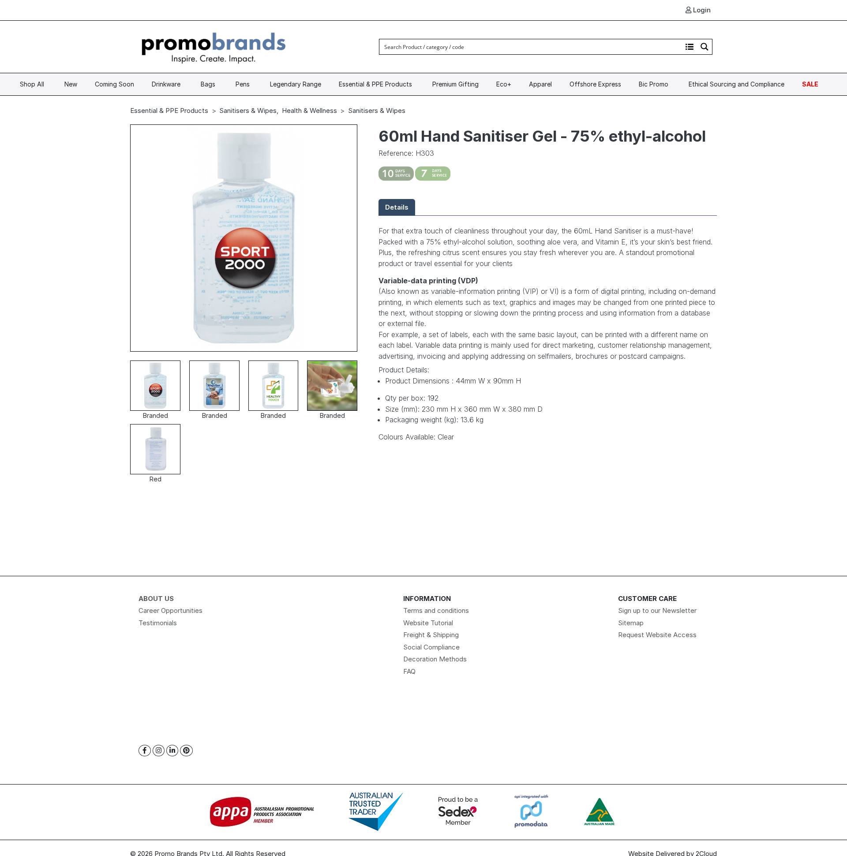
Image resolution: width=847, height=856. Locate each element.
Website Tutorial (428, 623)
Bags (208, 84)
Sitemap (631, 623)
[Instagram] (159, 751)
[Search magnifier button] (704, 46)
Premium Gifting (455, 84)
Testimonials (158, 623)
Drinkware (166, 84)
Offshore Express (595, 84)
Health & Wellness (309, 110)
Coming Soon (114, 84)
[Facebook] (145, 751)
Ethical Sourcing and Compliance (736, 84)
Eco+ (503, 84)
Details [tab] (397, 207)
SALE (810, 84)
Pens (243, 84)
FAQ (409, 671)
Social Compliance (431, 647)
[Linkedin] (172, 751)
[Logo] (214, 46)
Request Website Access (657, 635)
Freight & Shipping (431, 635)
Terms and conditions (436, 610)
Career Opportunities (170, 610)
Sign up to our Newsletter (657, 610)
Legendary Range (295, 84)
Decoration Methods (435, 659)
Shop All (32, 84)
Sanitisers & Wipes (248, 110)
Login (701, 10)
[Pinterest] (186, 751)
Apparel (540, 84)
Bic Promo (653, 84)
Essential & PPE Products (375, 84)
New (70, 84)
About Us (156, 598)
